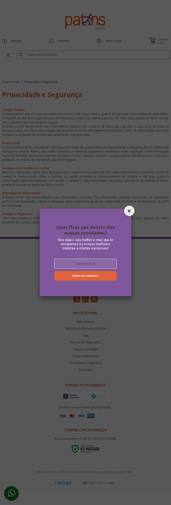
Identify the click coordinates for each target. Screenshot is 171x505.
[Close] (129, 211)
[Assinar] (85, 276)
